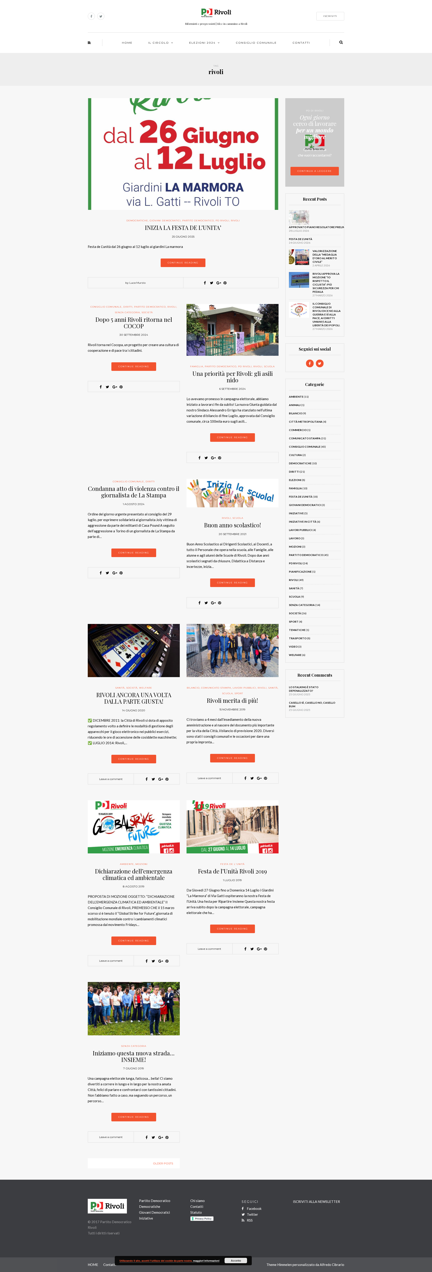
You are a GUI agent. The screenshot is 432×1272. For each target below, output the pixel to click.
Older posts (163, 1163)
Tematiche (297, 630)
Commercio (298, 430)
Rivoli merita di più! (232, 700)
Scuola (269, 366)
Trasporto (297, 638)
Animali (295, 405)
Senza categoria (127, 312)
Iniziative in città (302, 521)
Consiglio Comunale (256, 42)
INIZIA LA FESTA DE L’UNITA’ (183, 227)
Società (147, 312)
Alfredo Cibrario (332, 1265)
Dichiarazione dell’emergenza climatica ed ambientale (133, 874)
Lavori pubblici (244, 687)
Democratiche (137, 220)
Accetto (236, 1260)
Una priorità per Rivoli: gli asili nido (232, 377)
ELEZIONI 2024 (202, 42)
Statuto (196, 1212)
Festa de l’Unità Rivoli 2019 (232, 871)
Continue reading (183, 262)
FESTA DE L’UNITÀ (300, 239)
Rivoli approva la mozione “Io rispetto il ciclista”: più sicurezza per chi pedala (326, 282)
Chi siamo (197, 1201)
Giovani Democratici (165, 220)
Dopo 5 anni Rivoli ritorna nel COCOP (133, 322)
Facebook (253, 1208)
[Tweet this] (211, 283)
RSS (249, 1220)
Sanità (120, 687)
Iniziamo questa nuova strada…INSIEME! (134, 1056)
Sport (238, 693)
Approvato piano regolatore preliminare (321, 227)
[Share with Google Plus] (218, 283)
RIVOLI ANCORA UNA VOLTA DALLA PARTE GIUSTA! (133, 698)
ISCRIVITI (330, 16)
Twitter (252, 1214)
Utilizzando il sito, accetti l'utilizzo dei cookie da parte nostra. (156, 1260)
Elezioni (295, 480)
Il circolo (158, 42)
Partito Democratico (198, 220)
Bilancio (193, 687)
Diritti (128, 306)
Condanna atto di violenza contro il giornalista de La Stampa (133, 492)
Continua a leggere (314, 171)
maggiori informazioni (206, 1260)
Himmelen (284, 1265)
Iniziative (296, 513)
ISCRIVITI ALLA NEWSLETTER (316, 1201)
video (293, 646)
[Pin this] (225, 283)
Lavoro (294, 538)
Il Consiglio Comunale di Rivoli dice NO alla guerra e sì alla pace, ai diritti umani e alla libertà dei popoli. (327, 314)
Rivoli (235, 220)
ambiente (127, 864)
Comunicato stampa (216, 687)
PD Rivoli (222, 220)
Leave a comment (111, 779)
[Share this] (205, 283)
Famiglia (196, 366)
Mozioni (141, 864)
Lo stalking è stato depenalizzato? (303, 688)
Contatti (301, 42)
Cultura (295, 455)
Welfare (145, 687)
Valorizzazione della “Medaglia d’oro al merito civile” (325, 256)
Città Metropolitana (305, 421)
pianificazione (300, 571)
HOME (127, 42)
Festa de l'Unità (232, 864)
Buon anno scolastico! (232, 525)
